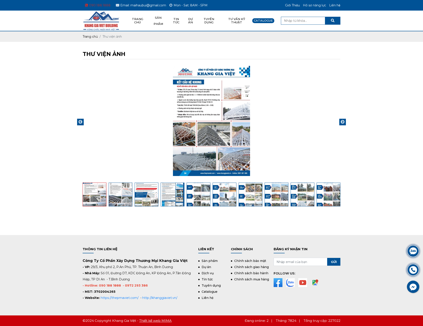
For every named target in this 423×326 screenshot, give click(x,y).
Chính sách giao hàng (251, 267)
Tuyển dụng (211, 285)
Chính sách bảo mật (250, 261)
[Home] (101, 14)
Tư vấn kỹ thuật (236, 20)
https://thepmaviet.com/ (120, 298)
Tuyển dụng (209, 20)
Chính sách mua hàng (251, 279)
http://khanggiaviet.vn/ (159, 298)
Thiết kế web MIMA (155, 321)
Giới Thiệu (292, 5)
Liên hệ (334, 5)
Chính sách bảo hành (251, 273)
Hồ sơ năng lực (314, 5)
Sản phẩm (210, 261)
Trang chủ (137, 20)
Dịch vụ (208, 273)
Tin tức (207, 279)
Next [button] (342, 122)
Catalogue (263, 20)
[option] (211, 121)
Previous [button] (80, 122)
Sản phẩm (158, 21)
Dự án (190, 20)
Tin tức (176, 20)
